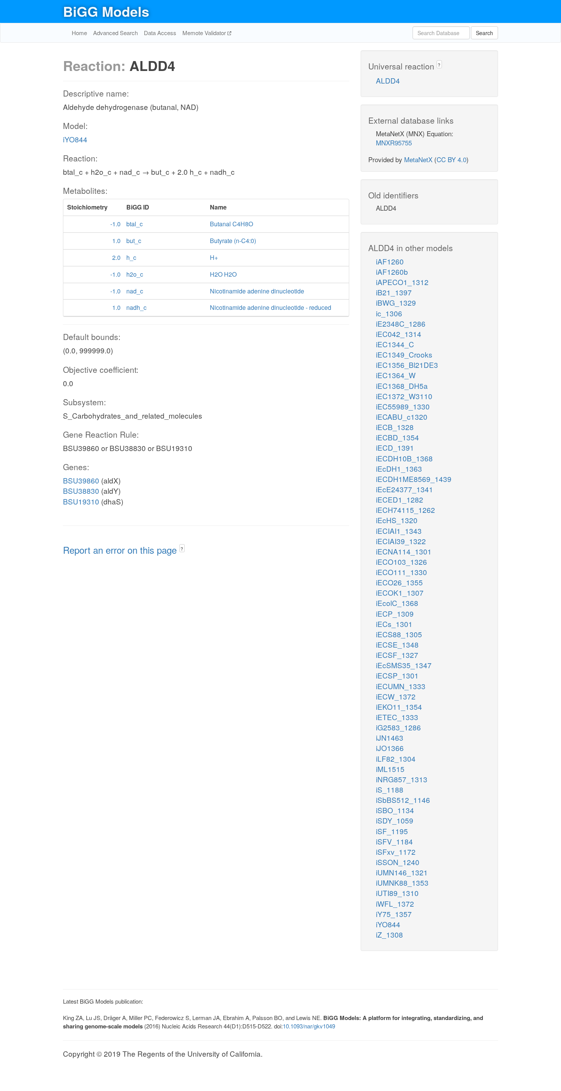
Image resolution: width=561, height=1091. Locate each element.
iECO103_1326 (401, 561)
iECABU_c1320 (401, 416)
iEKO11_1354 (399, 706)
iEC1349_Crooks (404, 354)
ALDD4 (388, 80)
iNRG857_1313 (401, 779)
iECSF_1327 (397, 654)
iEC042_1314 (398, 334)
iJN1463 (389, 737)
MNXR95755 (394, 142)
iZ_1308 (389, 934)
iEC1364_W (396, 375)
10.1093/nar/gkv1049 (309, 1026)
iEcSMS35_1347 (404, 665)
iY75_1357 (394, 914)
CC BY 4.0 (451, 159)
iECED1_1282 (399, 499)
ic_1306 (389, 313)
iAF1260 (390, 261)
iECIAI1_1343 (399, 530)
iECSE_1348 (397, 644)
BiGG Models (106, 11)
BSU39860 (81, 480)
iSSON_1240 (397, 862)
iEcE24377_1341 (404, 489)
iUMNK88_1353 (402, 882)
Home (79, 33)
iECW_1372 (396, 696)
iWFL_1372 (395, 903)
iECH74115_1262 (405, 509)
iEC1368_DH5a (402, 385)
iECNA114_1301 (404, 551)
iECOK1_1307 (400, 592)
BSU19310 (81, 501)
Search (484, 33)
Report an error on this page (121, 549)
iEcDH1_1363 (399, 468)
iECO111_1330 (401, 572)
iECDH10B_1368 (404, 458)
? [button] (182, 548)
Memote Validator (204, 33)
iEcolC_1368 (397, 603)
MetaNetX (418, 159)
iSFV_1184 (394, 841)
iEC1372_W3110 (404, 396)
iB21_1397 (394, 292)
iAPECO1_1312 (402, 282)
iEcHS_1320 (397, 520)
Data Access (160, 33)
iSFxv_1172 (396, 851)
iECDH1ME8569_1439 (413, 479)
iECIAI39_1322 (401, 541)
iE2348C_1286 (401, 323)
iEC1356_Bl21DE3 (407, 364)
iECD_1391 (395, 447)
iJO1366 (390, 748)
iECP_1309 (395, 613)
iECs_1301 (394, 624)
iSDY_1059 (394, 820)
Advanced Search (115, 33)
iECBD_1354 (397, 437)
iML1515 (390, 769)
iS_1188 (389, 789)
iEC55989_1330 (403, 406)
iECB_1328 (395, 427)
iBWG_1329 (396, 302)
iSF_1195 (392, 831)
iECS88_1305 (399, 634)
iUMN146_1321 (402, 872)
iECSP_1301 (397, 675)
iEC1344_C (395, 344)
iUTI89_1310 (397, 893)
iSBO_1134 (395, 810)
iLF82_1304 (396, 758)
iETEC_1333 (397, 717)
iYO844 (75, 139)
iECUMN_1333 (401, 686)
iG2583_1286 (398, 727)
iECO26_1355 (399, 582)
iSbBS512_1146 (403, 799)
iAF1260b (392, 271)
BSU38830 (81, 490)
